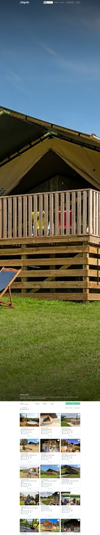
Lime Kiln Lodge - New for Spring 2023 (70, 481)
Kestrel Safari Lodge (66, 508)
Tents (21, 411)
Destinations (56, 2)
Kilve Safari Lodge (45, 508)
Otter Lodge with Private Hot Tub (69, 455)
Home (21, 407)
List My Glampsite (70, 2)
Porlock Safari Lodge (66, 429)
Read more (29, 435)
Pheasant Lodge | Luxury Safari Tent (29, 455)
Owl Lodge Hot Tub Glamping (47, 455)
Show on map (29, 430)
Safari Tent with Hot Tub (46, 429)
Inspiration (62, 2)
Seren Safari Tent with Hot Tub (27, 429)
